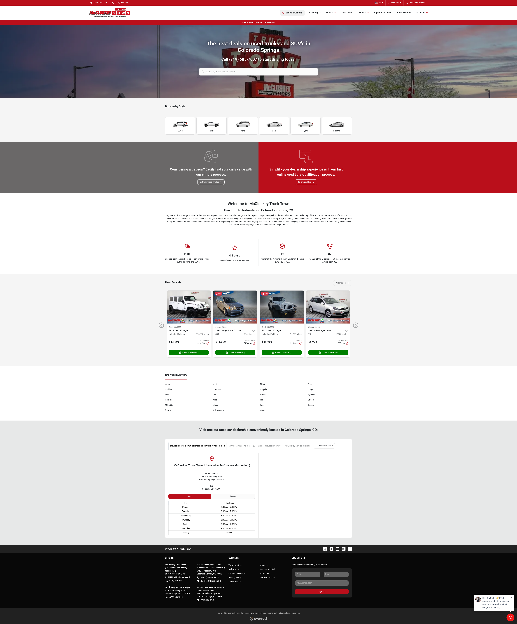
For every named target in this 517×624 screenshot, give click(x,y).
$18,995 (267, 341)
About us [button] (420, 12)
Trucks (211, 131)
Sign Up (322, 591)
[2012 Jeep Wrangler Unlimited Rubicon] (282, 307)
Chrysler (264, 389)
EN (380, 2)
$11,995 (220, 341)
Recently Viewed (416, 2)
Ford (167, 394)
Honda (263, 394)
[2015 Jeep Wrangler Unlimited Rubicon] (189, 307)
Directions (264, 573)
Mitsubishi (169, 405)
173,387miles (202, 334)
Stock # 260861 (268, 327)
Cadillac (168, 389)
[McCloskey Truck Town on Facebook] (324, 548)
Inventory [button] (313, 12)
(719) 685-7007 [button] (122, 2)
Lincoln (311, 400)
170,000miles (342, 334)
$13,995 (174, 341)
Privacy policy (234, 577)
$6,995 (312, 341)
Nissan (216, 405)
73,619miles (249, 334)
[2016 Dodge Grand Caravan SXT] (235, 307)
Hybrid (305, 131)
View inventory (235, 565)
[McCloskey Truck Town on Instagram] (343, 548)
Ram (262, 405)
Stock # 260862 (221, 327)
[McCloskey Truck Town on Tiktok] (349, 548)
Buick (310, 384)
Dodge (310, 389)
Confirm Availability (190, 352)
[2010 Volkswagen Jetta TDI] (328, 307)
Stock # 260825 (175, 327)
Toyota (168, 410)
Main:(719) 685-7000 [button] (209, 577)
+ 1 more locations (323, 446)
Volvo (262, 410)
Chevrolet (217, 389)
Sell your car (234, 569)
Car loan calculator (237, 573)
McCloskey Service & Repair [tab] (297, 446)
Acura (167, 384)
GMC (215, 394)
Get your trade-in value (209, 182)
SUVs (180, 131)
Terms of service (267, 577)
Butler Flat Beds (404, 12)
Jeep (215, 400)
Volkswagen (218, 410)
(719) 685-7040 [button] (176, 597)
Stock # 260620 (314, 327)
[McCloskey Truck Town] (109, 12)
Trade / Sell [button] (346, 12)
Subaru (311, 405)
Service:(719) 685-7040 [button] (210, 581)
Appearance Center (382, 12)
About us (264, 565)
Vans (243, 131)
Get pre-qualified (304, 182)
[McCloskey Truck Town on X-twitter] (330, 548)
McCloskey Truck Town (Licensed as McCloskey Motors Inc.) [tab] (197, 446)
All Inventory (341, 283)
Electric (336, 131)
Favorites (395, 2)
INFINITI (168, 400)
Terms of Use (234, 582)
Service (233, 496)
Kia (261, 400)
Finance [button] (329, 12)
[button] (99, 2)
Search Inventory (294, 12)
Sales (190, 496)
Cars (274, 131)
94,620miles (296, 334)
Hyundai (311, 394)
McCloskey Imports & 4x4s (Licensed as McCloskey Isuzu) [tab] (254, 446)
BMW (262, 384)
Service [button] (362, 12)
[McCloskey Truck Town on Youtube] (336, 548)
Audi (215, 384)
